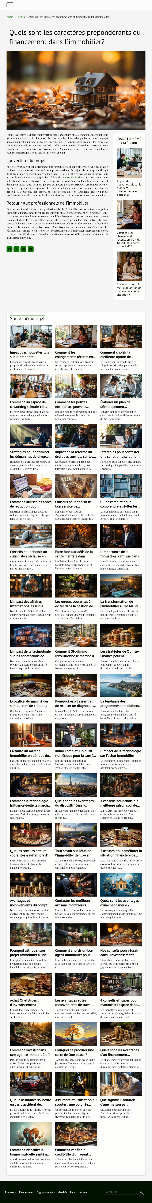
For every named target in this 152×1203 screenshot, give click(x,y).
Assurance (10, 1192)
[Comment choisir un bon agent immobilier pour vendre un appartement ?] (76, 934)
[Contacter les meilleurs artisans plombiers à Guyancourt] (76, 884)
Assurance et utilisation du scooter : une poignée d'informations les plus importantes (76, 1107)
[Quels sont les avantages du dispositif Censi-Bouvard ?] (76, 784)
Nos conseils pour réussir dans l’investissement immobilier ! (119, 955)
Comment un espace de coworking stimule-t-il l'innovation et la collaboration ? (28, 409)
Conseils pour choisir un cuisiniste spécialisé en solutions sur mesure (28, 556)
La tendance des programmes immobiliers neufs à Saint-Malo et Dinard (119, 708)
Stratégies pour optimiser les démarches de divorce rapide (29, 456)
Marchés (62, 1192)
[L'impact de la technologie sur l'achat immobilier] (121, 735)
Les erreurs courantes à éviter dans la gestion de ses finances (74, 606)
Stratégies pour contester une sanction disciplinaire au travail (120, 456)
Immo (73, 1192)
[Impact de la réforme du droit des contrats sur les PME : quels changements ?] (76, 435)
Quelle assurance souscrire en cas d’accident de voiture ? (30, 1104)
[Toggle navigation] (10, 4)
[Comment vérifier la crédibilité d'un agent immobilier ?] (76, 1133)
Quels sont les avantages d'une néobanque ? (119, 902)
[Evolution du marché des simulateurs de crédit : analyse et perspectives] (31, 685)
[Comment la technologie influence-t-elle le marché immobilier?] (31, 784)
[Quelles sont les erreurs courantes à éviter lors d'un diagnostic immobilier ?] (31, 834)
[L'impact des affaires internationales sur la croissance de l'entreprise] (31, 585)
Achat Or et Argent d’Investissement (24, 1002)
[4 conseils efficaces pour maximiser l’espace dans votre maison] (121, 984)
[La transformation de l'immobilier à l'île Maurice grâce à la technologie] (121, 585)
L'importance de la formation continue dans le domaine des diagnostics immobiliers (119, 558)
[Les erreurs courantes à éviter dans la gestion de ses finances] (76, 585)
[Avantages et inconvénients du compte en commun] (31, 884)
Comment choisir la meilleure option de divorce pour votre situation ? (129, 289)
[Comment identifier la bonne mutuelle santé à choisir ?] (31, 1133)
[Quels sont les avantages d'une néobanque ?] (121, 884)
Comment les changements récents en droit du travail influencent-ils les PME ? (128, 239)
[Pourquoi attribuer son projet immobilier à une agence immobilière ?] (31, 934)
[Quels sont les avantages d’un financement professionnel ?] (121, 1034)
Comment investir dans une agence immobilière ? (30, 1052)
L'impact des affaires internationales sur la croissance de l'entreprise (29, 606)
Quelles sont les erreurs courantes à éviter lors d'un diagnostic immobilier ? (31, 855)
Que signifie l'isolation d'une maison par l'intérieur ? (117, 1104)
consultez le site (72, 177)
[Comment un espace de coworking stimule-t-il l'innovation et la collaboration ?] (31, 386)
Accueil (10, 16)
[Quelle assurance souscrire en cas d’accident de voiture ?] (31, 1083)
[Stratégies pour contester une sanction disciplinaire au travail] (121, 435)
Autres (21, 16)
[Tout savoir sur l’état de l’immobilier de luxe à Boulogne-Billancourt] (76, 834)
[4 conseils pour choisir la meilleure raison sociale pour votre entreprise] (121, 784)
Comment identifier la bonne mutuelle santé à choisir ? (28, 1154)
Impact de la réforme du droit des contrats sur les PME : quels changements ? (75, 459)
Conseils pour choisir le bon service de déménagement (73, 506)
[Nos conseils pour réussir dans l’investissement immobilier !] (121, 934)
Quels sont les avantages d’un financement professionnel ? (119, 1054)
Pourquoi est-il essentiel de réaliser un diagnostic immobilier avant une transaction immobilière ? (75, 708)
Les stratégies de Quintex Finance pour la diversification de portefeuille (119, 658)
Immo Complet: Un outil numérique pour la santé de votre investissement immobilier (74, 758)
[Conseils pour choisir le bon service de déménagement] (76, 485)
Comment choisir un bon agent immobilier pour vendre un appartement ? (74, 955)
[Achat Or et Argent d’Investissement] (31, 984)
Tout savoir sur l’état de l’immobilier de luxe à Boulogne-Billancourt (73, 855)
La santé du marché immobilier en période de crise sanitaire (29, 755)
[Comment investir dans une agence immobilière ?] (31, 1034)
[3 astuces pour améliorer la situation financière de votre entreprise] (121, 834)
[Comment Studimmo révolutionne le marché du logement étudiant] (76, 635)
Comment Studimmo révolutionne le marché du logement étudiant (75, 656)
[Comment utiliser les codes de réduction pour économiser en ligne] (31, 485)
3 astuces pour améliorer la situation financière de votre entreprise (121, 855)
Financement (26, 1192)
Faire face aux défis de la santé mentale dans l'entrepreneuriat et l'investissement (74, 558)
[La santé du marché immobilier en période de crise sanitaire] (31, 735)
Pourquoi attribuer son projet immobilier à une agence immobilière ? (28, 955)
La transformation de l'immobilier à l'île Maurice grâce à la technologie (120, 606)
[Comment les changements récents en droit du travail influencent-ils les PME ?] (129, 214)
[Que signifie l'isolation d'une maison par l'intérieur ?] (121, 1083)
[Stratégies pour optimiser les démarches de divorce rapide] (31, 435)
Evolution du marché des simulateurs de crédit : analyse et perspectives (29, 706)
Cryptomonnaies (46, 1192)
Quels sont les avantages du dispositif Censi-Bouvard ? (74, 805)
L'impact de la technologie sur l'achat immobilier (120, 753)
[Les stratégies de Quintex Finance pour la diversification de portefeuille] (121, 635)
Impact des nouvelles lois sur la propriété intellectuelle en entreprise (29, 359)
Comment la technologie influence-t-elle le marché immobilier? (30, 805)
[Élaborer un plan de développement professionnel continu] (121, 386)
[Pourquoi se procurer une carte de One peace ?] (76, 1034)
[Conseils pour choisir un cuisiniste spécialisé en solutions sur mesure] (31, 535)
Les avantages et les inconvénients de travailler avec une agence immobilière (76, 1007)
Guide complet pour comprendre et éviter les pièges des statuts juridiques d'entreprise (118, 508)
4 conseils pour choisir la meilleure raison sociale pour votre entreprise (119, 805)
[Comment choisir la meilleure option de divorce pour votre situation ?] (129, 266)
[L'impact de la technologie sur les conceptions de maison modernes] (31, 635)
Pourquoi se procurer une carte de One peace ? (74, 1052)
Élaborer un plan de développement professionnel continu (117, 406)
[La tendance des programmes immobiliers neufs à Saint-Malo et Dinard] (121, 685)
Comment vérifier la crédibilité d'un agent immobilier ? (71, 1154)
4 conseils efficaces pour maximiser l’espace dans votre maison (119, 1005)
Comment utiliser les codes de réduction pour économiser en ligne (31, 506)
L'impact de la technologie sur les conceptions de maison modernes (30, 656)
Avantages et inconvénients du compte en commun (29, 905)
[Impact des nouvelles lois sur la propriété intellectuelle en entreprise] (129, 162)
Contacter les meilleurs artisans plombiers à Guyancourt (73, 905)
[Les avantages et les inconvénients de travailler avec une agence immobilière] (76, 984)
